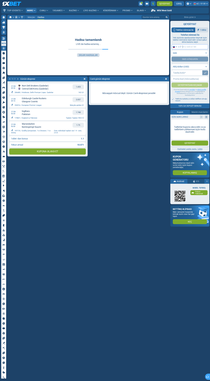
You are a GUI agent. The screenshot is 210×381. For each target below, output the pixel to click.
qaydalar (192, 89)
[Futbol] (16, 17)
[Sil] (84, 79)
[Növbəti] (18, 79)
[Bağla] (206, 181)
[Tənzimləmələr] (188, 3)
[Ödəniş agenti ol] (147, 3)
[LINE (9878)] (10, 17)
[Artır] (153, 3)
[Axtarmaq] (166, 17)
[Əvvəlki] (10, 79)
